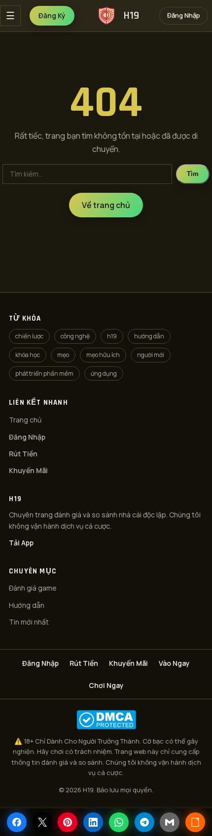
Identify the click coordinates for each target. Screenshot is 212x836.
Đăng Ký (52, 15)
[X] (42, 822)
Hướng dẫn (26, 605)
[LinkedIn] (93, 822)
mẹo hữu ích (103, 355)
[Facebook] (17, 822)
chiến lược (29, 336)
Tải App (21, 542)
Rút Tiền (23, 453)
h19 (112, 336)
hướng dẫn (149, 336)
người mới (150, 355)
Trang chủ (25, 419)
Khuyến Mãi (28, 470)
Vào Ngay (174, 663)
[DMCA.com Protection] (106, 719)
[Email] (169, 822)
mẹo (63, 355)
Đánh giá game (33, 588)
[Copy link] (195, 822)
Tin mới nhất (29, 622)
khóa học (27, 355)
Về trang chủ (106, 205)
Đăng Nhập (183, 15)
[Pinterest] (67, 822)
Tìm (193, 174)
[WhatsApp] (119, 822)
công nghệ (75, 336)
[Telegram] (144, 822)
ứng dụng (104, 373)
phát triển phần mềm (44, 373)
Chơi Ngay (106, 685)
